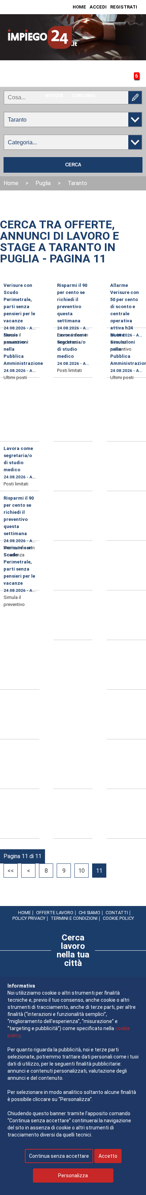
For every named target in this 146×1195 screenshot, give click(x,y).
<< (10, 870)
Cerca (73, 164)
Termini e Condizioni (74, 918)
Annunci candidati (81, 81)
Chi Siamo (89, 912)
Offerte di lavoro (26, 81)
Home (79, 7)
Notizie (54, 95)
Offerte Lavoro (54, 912)
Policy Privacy (28, 918)
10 (81, 870)
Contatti (117, 912)
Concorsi (83, 95)
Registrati (123, 7)
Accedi (98, 7)
